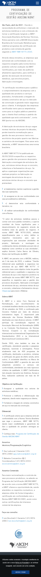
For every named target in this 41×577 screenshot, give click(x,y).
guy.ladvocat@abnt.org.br (25, 454)
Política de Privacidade (22, 563)
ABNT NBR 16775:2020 (22, 52)
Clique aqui (6, 291)
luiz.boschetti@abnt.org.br (20, 521)
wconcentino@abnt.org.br (13, 464)
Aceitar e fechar (20, 572)
